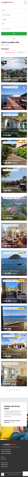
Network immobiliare (6, 453)
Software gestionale (6, 449)
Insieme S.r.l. (16, 474)
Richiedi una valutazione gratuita (12, 421)
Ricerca (3, 457)
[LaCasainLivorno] (7, 2)
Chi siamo (3, 459)
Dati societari (4, 466)
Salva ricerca (11, 52)
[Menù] (25, 2)
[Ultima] (19, 390)
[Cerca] (14, 33)
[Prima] (7, 390)
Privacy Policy (4, 462)
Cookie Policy (4, 464)
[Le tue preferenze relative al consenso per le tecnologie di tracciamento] (2, 474)
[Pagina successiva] (17, 390)
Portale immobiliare (6, 451)
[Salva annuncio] (24, 59)
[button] (14, 38)
